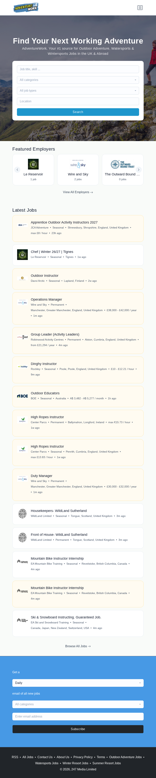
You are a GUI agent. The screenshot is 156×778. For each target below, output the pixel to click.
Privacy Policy (83, 757)
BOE (33, 398)
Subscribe (78, 729)
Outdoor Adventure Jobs (125, 757)
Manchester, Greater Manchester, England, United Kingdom (67, 310)
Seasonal (58, 227)
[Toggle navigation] (140, 7)
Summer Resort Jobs (106, 763)
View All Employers (76, 192)
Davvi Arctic (38, 280)
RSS (15, 757)
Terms (101, 757)
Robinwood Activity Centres (47, 339)
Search (78, 112)
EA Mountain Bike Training (46, 563)
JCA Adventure (40, 227)
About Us (63, 757)
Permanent (57, 304)
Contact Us (45, 757)
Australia (61, 398)
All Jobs (27, 757)
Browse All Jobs (76, 646)
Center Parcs (39, 422)
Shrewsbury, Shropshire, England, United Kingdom (98, 227)
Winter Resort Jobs (75, 763)
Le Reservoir (38, 256)
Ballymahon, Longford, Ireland (86, 422)
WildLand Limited (41, 515)
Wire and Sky (39, 304)
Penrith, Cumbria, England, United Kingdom (92, 451)
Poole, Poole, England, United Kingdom (83, 368)
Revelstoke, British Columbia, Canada (104, 563)
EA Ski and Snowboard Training (50, 622)
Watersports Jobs (46, 763)
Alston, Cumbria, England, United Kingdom (110, 339)
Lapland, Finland (74, 280)
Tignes (69, 256)
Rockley (35, 368)
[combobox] (78, 80)
